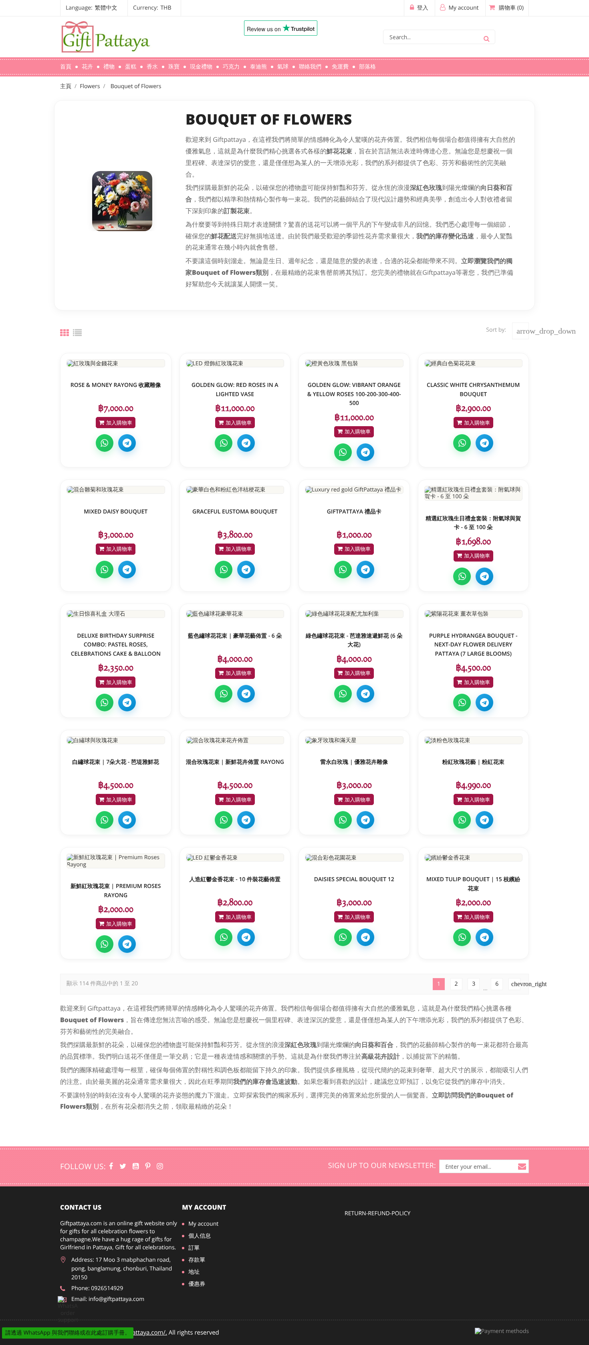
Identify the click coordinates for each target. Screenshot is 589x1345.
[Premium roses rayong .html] (116, 861)
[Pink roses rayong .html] (473, 740)
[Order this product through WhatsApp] (104, 443)
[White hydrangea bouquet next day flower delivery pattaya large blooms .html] (116, 740)
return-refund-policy (377, 1213)
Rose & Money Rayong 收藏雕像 (116, 385)
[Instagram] (159, 1166)
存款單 (196, 1260)
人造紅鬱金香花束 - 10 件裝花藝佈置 (235, 879)
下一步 (515, 984)
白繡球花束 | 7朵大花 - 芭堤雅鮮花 (115, 762)
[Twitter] (122, 1166)
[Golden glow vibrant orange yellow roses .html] (354, 363)
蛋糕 (130, 66)
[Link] (140, 37)
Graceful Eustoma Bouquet (235, 511)
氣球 (282, 66)
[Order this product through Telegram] (127, 443)
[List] (77, 333)
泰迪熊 (258, 66)
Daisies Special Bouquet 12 (354, 879)
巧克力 (231, 66)
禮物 (109, 66)
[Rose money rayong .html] (116, 363)
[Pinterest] (147, 1166)
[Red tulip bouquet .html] (235, 857)
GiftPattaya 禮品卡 (354, 511)
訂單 (194, 1248)
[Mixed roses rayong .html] (235, 740)
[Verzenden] (486, 37)
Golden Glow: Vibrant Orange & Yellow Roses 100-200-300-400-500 (354, 394)
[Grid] (64, 333)
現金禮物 (201, 66)
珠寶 (174, 66)
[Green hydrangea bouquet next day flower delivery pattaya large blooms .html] (354, 614)
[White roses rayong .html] (354, 740)
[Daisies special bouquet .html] (354, 857)
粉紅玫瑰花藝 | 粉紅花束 (473, 762)
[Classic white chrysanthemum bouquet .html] (473, 363)
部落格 (367, 66)
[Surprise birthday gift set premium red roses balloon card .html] (473, 493)
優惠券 (196, 1284)
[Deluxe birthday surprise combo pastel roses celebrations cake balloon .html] (116, 614)
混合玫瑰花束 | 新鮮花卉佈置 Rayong (235, 762)
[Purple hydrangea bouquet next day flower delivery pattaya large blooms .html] (473, 614)
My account (204, 1207)
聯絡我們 (310, 66)
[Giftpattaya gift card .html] (354, 489)
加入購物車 (119, 422)
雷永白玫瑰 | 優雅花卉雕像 (354, 762)
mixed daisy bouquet (115, 511)
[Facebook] (111, 1166)
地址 (194, 1272)
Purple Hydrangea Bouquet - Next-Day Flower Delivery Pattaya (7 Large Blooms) (473, 645)
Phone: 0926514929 (97, 1288)
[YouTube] (135, 1166)
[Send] (68, 1310)
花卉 (87, 66)
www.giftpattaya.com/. (135, 1333)
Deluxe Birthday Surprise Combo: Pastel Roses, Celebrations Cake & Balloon (116, 645)
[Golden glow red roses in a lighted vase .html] (235, 363)
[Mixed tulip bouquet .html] (473, 857)
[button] (122, 8)
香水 (152, 66)
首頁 (65, 66)
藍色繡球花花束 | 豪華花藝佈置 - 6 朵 (235, 636)
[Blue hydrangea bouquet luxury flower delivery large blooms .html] (235, 614)
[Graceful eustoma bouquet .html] (235, 489)
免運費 (340, 66)
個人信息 (199, 1236)
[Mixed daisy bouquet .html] (116, 489)
